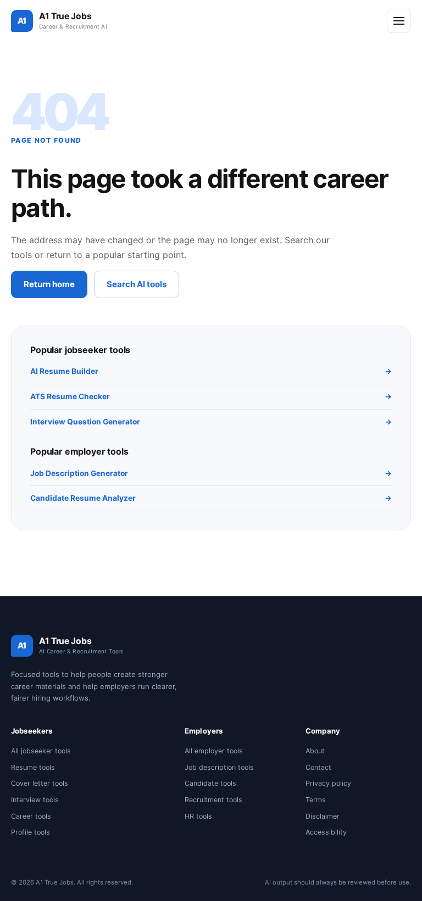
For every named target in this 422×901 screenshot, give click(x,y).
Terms (316, 800)
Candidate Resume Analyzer (211, 498)
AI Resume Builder (211, 371)
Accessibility (326, 832)
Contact (318, 767)
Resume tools (33, 767)
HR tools (198, 816)
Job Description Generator (211, 473)
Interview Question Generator (211, 421)
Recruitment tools (213, 800)
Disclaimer (323, 816)
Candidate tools (210, 783)
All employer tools (214, 751)
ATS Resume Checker (211, 396)
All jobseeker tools (41, 751)
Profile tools (30, 832)
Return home (49, 284)
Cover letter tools (39, 783)
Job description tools (219, 767)
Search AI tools (136, 284)
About (315, 751)
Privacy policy (328, 783)
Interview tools (35, 800)
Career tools (31, 816)
